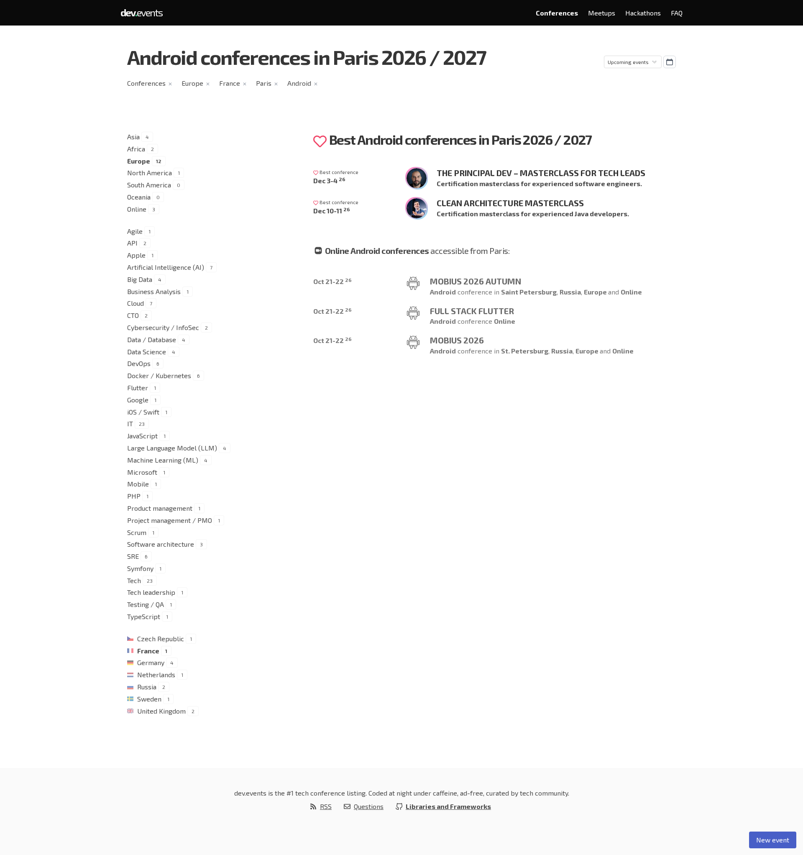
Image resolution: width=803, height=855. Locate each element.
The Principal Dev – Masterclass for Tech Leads (541, 173)
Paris (263, 83)
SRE (133, 556)
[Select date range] (669, 62)
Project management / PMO (169, 520)
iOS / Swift (143, 412)
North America (149, 173)
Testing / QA (145, 604)
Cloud (135, 303)
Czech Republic (160, 639)
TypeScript (143, 616)
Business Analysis (154, 291)
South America (149, 185)
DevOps (139, 363)
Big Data (139, 279)
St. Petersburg (524, 351)
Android (299, 83)
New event (772, 840)
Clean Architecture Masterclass (510, 203)
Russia (146, 687)
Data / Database (151, 339)
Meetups (601, 13)
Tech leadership (151, 592)
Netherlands (156, 674)
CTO (133, 315)
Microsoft (142, 472)
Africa (136, 149)
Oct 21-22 (332, 281)
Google (137, 400)
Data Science (146, 352)
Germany (150, 662)
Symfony (140, 568)
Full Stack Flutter (472, 311)
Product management (159, 508)
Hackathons (643, 13)
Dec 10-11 (331, 211)
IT (130, 424)
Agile (135, 231)
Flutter (137, 388)
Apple (136, 255)
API (132, 243)
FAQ (677, 13)
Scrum (136, 532)
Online (136, 209)
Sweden (149, 699)
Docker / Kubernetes (159, 375)
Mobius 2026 (457, 340)
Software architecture (160, 544)
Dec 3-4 (329, 180)
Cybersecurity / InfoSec (163, 327)
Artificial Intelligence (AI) (165, 267)
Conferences (557, 13)
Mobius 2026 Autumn (475, 281)
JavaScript (142, 436)
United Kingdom (161, 711)
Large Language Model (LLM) (172, 448)
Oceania (139, 197)
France (229, 83)
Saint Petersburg (529, 292)
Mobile (138, 484)
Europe (192, 83)
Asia (133, 137)
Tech (134, 580)
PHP (134, 496)
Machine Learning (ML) (162, 460)
